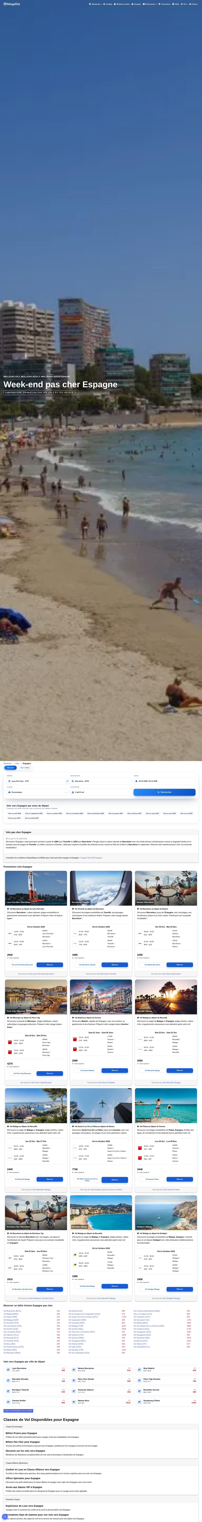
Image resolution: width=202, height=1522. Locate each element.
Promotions (165, 4)
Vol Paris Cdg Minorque (22, 1073)
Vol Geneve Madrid (87, 1070)
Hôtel (176, 4)
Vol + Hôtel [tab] (24, 768)
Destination (75, 775)
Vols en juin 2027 (14, 818)
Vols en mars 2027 (152, 813)
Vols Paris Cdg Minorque (41, 1083)
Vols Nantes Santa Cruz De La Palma (106, 1190)
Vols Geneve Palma (171, 1190)
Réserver (50, 965)
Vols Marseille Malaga (171, 1083)
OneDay (108, 4)
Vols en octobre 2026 (54, 813)
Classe (10, 787)
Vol (184, 4)
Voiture (194, 4)
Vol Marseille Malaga (152, 1070)
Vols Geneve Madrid (106, 1083)
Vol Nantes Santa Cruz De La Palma (87, 1180)
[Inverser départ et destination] (67, 781)
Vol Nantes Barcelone (152, 965)
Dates (136, 775)
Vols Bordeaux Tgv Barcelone (41, 1298)
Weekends (95, 4)
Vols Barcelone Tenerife (106, 974)
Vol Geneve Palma (152, 1179)
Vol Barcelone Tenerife (87, 965)
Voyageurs (74, 787)
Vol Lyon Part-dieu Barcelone (22, 965)
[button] (2, 380)
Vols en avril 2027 (169, 813)
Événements (150, 4)
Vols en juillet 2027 (32, 818)
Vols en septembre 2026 (33, 813)
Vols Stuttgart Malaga (171, 1298)
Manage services (5, 1517)
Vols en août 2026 (14, 813)
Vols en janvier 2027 (115, 813)
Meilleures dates (123, 4)
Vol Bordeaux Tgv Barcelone (22, 1289)
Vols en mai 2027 (186, 813)
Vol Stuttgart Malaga (152, 1289)
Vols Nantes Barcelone (171, 974)
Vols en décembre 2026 (95, 813)
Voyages (137, 4)
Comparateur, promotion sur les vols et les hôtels (39, 392)
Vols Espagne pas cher (18, 1411)
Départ (10, 775)
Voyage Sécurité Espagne (91, 858)
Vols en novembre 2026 (74, 813)
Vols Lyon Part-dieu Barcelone (41, 974)
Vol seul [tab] (10, 768)
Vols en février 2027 (134, 813)
